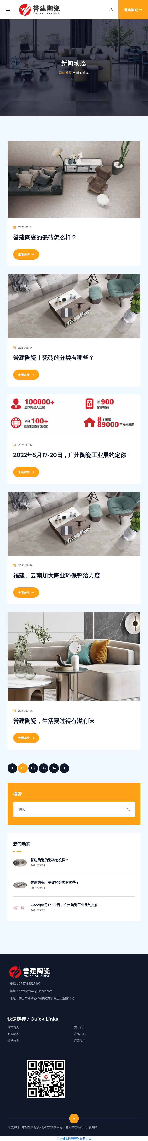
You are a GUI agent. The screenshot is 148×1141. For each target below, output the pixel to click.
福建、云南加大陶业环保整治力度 (56, 575)
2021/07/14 (25, 710)
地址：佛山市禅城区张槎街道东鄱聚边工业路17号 (42, 998)
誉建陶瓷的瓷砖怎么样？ (45, 237)
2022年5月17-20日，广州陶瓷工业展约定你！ (72, 455)
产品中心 (80, 1034)
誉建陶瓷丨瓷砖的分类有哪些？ (53, 357)
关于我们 (80, 1027)
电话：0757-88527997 (25, 983)
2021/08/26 (25, 565)
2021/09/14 (25, 227)
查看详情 (24, 254)
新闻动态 (13, 1034)
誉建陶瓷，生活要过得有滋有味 (53, 720)
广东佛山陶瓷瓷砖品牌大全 (74, 1138)
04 (54, 768)
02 (33, 768)
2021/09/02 (25, 445)
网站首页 (65, 73)
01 (23, 768)
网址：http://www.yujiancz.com (31, 991)
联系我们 (80, 1040)
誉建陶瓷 (131, 9)
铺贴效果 (13, 1040)
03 (43, 768)
